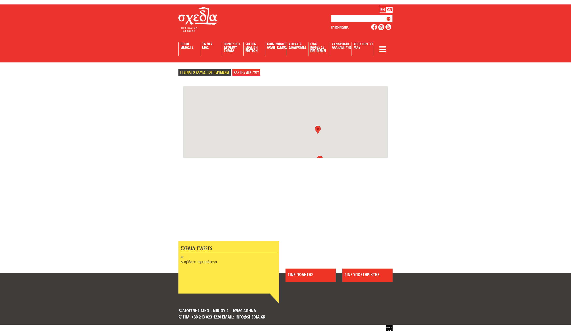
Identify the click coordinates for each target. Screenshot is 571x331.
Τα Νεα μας (207, 45)
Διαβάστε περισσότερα (199, 261)
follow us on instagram (381, 27)
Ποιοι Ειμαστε (186, 45)
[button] (318, 130)
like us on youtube (388, 27)
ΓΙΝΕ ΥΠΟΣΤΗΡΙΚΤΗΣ (362, 274)
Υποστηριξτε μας (363, 45)
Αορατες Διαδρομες (297, 45)
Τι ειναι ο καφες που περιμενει (204, 72)
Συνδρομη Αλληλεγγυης (342, 45)
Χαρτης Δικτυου (246, 72)
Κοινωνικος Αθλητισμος (277, 45)
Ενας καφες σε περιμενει (318, 47)
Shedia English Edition (251, 47)
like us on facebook (374, 27)
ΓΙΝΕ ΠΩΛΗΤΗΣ (300, 274)
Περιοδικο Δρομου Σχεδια (232, 47)
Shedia (206, 19)
